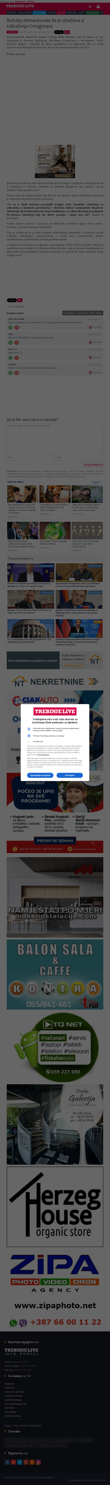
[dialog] (55, 742)
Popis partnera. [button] (43, 754)
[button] (55, 741)
